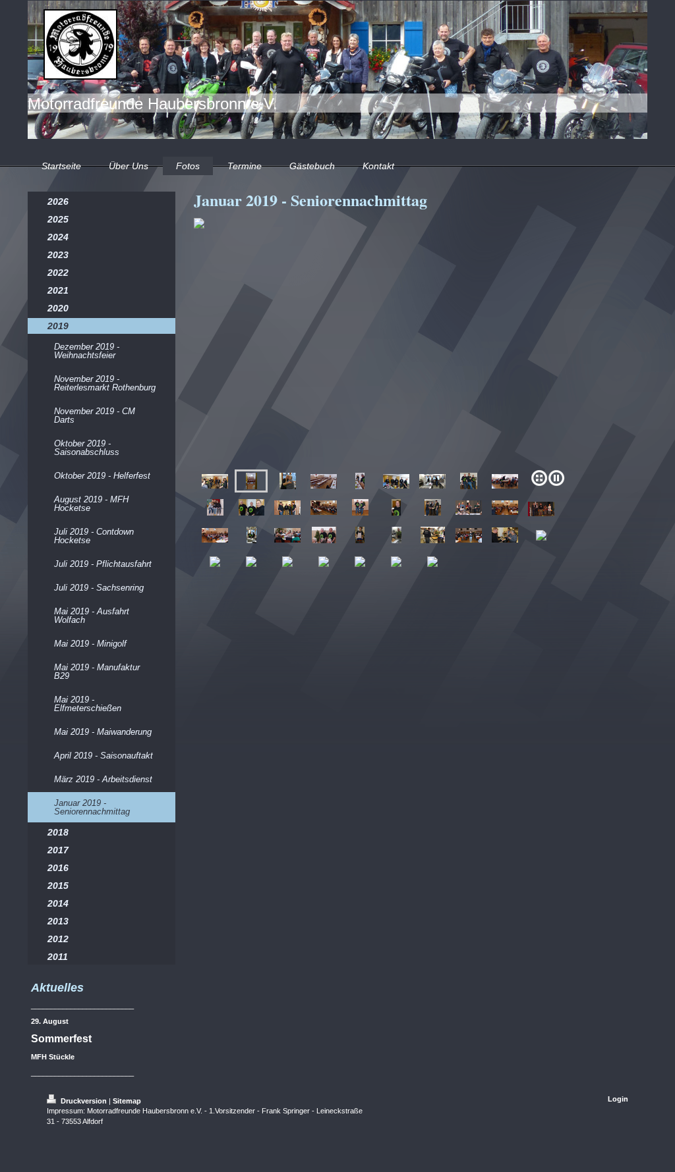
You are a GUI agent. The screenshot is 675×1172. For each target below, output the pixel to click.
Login (618, 1099)
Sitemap (127, 1101)
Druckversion (84, 1101)
